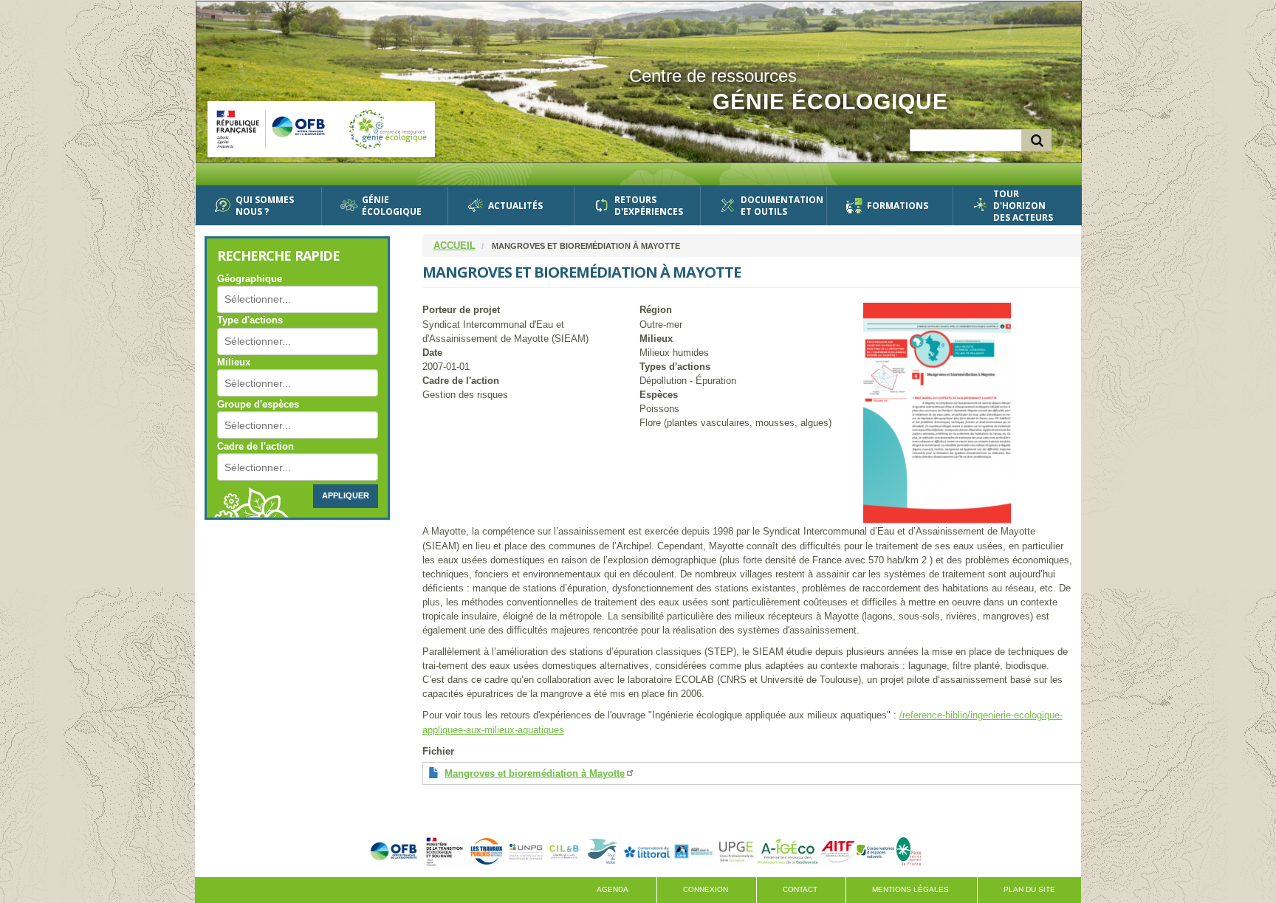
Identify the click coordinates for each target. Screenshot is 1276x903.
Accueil (454, 246)
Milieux (233, 362)
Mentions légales (910, 889)
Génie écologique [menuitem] (392, 206)
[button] (972, 413)
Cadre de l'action (255, 446)
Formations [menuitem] (897, 205)
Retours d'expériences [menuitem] (648, 206)
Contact (800, 889)
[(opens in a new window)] (393, 851)
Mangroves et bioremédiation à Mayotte (535, 774)
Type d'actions (250, 320)
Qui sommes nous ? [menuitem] (265, 206)
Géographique (249, 278)
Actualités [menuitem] (515, 205)
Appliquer (345, 495)
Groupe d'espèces (258, 404)
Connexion (705, 889)
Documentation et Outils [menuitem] (778, 206)
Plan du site (1029, 889)
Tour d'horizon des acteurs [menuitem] (1023, 206)
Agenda (612, 889)
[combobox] (266, 299)
